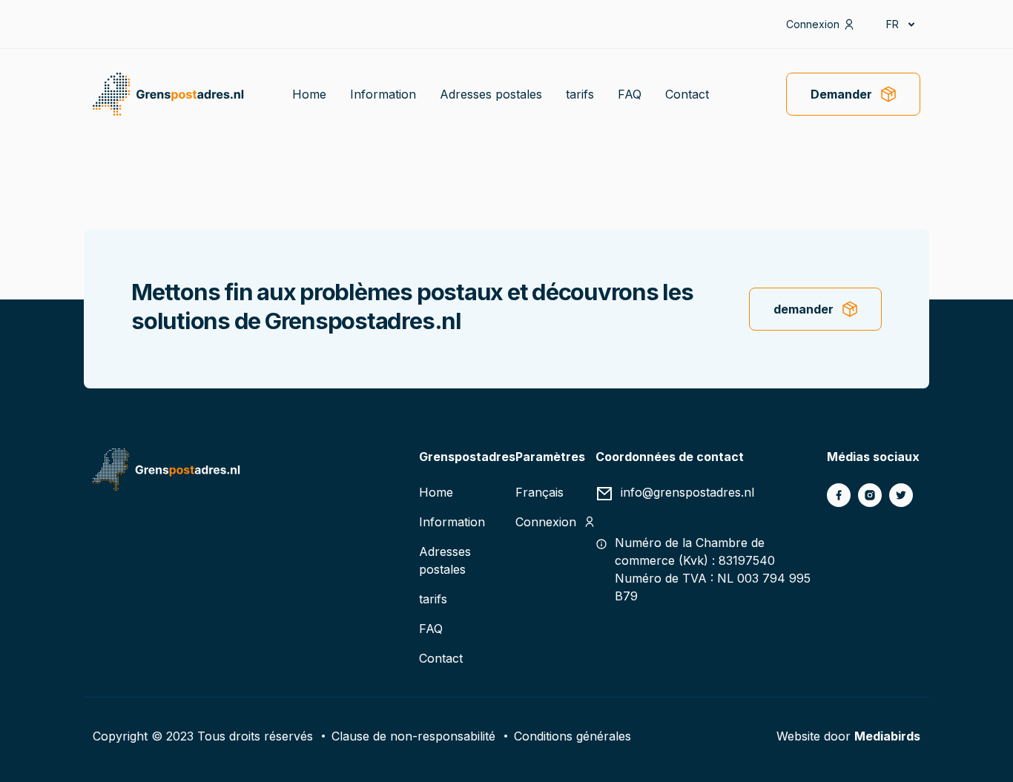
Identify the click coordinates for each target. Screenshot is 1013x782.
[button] (899, 24)
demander (803, 309)
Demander (841, 94)
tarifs (580, 94)
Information (383, 94)
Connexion (812, 24)
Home (309, 94)
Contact (687, 94)
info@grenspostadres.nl (687, 492)
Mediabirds (887, 736)
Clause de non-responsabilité (413, 736)
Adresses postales (491, 94)
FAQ (629, 94)
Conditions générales (572, 736)
